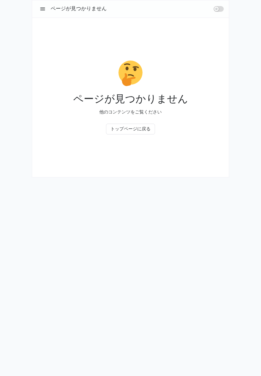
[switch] (219, 9)
